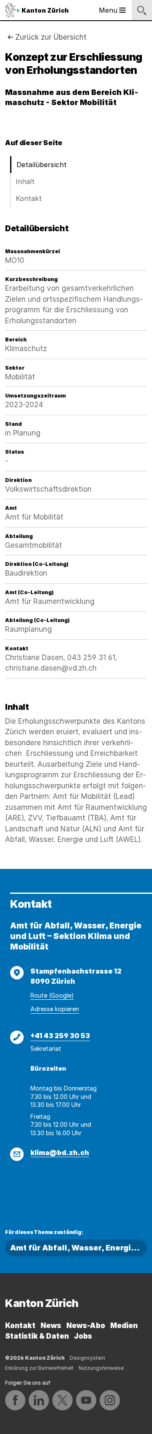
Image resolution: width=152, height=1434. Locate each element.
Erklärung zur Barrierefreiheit (39, 1368)
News (51, 1325)
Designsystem (87, 1358)
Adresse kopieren (54, 1008)
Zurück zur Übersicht (51, 37)
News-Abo (85, 1325)
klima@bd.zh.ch (59, 1152)
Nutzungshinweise (101, 1368)
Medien (124, 1325)
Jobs (83, 1336)
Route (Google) (52, 995)
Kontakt (29, 198)
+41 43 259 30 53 (60, 1035)
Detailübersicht (41, 164)
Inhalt (25, 181)
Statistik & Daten (37, 1336)
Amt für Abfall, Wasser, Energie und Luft (78, 1247)
